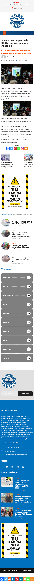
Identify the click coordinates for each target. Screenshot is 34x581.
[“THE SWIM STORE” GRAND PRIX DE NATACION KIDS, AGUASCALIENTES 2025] (7, 482)
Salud (12, 53)
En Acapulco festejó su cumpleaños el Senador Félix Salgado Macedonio (23, 513)
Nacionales (18, 50)
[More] (26, 148)
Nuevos (26, 50)
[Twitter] (11, 148)
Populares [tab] (17, 215)
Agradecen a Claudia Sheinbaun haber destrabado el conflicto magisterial (23, 499)
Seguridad (19, 53)
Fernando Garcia (12, 57)
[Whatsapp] (18, 148)
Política (4, 53)
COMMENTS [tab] (27, 215)
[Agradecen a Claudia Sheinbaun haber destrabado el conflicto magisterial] (7, 498)
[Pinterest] (15, 148)
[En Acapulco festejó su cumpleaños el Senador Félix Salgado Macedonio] (7, 512)
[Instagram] (22, 148)
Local (11, 50)
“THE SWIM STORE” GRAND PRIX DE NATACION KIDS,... (22, 223)
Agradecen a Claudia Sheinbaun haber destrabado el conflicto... (21, 234)
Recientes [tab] (7, 215)
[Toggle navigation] (4, 33)
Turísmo (27, 53)
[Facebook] (8, 148)
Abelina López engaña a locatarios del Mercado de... (21, 259)
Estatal (4, 50)
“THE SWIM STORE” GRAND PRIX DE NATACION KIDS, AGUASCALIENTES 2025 (22, 484)
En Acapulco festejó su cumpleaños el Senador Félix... (21, 247)
